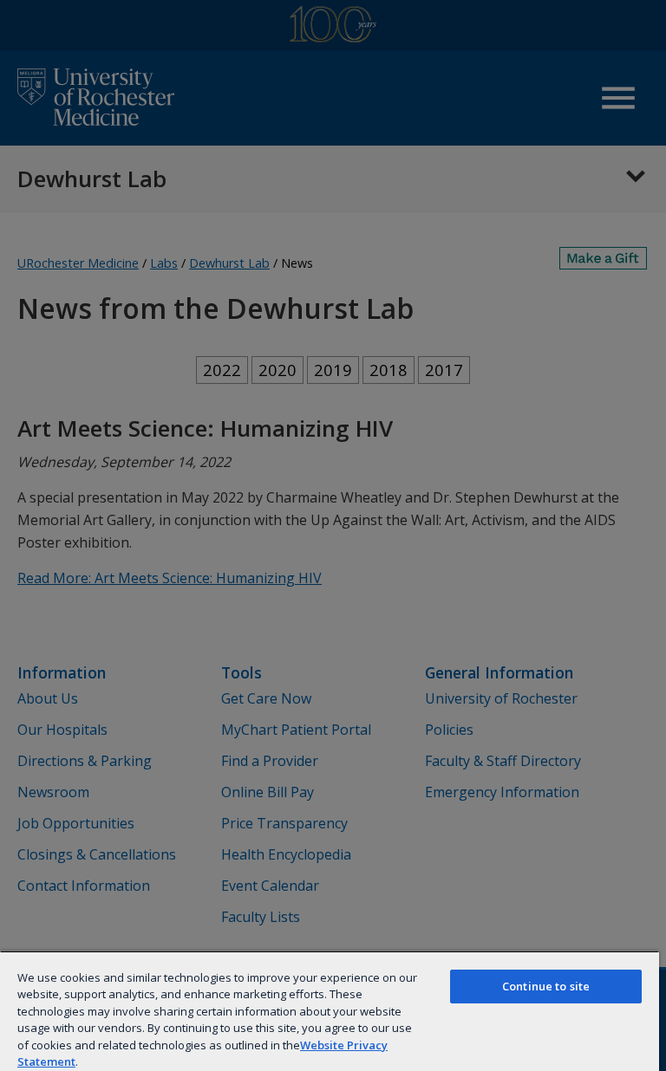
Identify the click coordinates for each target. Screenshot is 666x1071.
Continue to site (546, 986)
